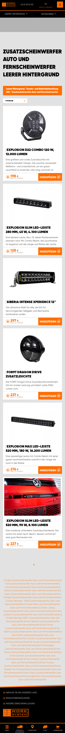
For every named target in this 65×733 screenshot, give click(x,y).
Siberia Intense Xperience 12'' (31, 302)
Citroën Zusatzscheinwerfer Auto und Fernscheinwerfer (31, 580)
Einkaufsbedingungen (18, 698)
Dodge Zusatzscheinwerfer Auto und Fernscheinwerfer (32, 597)
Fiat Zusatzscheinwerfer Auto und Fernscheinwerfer (32, 583)
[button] (15, 100)
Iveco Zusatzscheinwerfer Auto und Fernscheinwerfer (32, 594)
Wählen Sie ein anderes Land (21, 692)
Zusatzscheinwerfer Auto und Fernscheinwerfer (35, 92)
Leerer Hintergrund (15, 89)
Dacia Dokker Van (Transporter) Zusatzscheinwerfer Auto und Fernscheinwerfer (32, 669)
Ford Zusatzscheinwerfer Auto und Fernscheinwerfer (32, 587)
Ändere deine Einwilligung (20, 703)
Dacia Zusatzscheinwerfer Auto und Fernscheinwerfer (32, 590)
